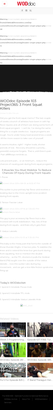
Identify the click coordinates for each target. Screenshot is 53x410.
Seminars (7, 403)
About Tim (26, 399)
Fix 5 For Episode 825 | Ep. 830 (16, 380)
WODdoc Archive (10, 399)
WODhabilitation (41, 399)
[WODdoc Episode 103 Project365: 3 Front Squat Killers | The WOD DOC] (25, 3)
